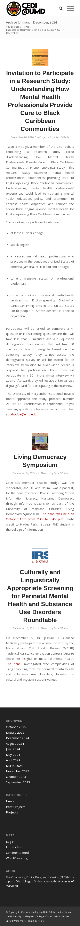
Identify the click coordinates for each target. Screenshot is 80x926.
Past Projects (15, 807)
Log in (10, 841)
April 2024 (13, 760)
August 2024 (15, 743)
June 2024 (13, 749)
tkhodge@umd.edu (23, 414)
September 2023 (18, 782)
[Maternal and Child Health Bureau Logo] (40, 556)
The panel (13, 664)
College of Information (36, 881)
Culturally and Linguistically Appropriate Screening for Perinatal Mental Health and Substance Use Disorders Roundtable (40, 596)
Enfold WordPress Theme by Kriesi (25, 920)
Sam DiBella (62, 137)
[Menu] (68, 8)
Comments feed (17, 852)
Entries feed (14, 847)
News (44, 473)
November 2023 (17, 771)
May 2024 (13, 754)
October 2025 (16, 727)
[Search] (59, 8)
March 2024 (14, 766)
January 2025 (15, 732)
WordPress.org (17, 858)
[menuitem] (59, 8)
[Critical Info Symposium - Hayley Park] (40, 441)
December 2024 (17, 738)
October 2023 (16, 777)
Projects (44, 137)
